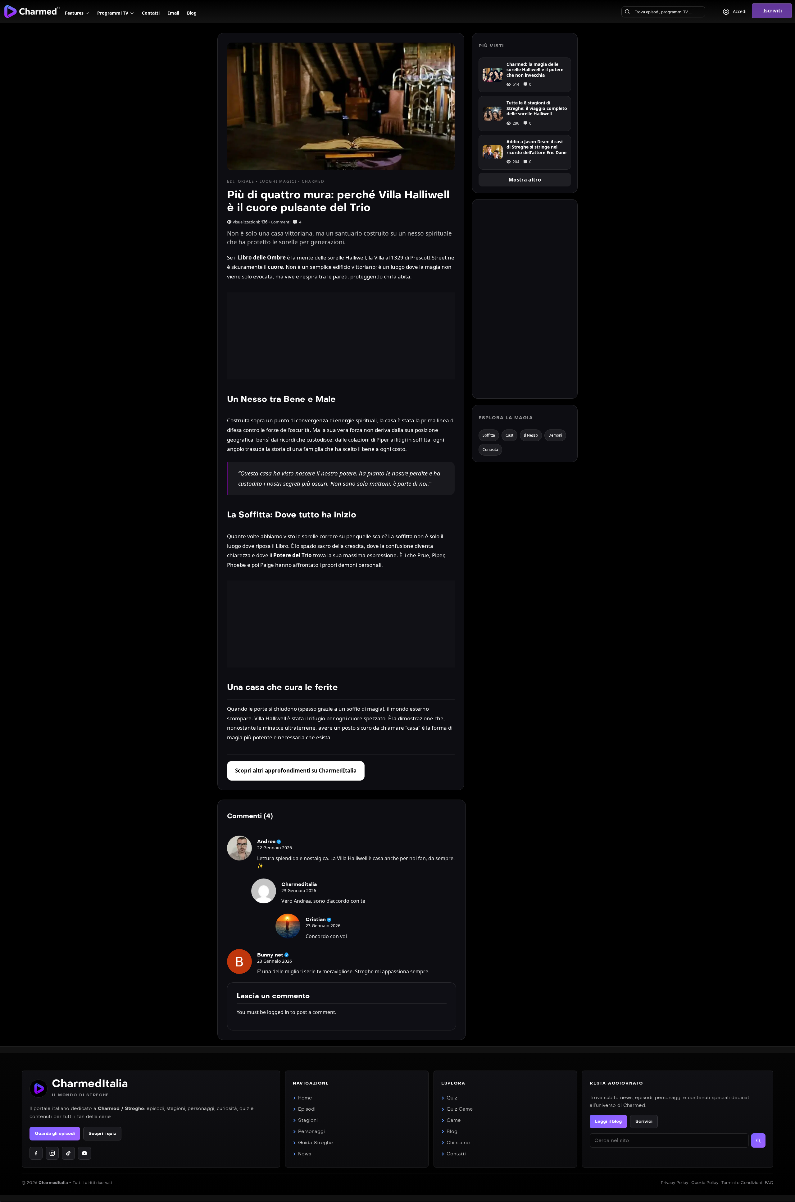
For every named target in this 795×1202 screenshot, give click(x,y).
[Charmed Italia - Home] (32, 11)
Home (305, 1098)
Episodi (307, 1109)
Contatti (456, 1154)
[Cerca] (627, 11)
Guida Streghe (315, 1142)
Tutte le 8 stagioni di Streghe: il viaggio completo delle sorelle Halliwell (537, 108)
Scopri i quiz (102, 1133)
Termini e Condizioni (741, 1182)
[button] (772, 10)
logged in (278, 1012)
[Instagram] (52, 1153)
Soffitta (489, 435)
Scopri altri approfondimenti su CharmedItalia (296, 770)
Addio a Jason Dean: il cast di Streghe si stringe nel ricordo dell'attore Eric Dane (536, 147)
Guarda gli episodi (55, 1133)
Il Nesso (531, 435)
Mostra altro (525, 179)
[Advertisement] (341, 335)
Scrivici (643, 1121)
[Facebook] (36, 1153)
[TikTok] (68, 1153)
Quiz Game (460, 1109)
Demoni (555, 435)
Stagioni (308, 1120)
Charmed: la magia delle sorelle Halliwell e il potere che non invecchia (535, 70)
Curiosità (490, 449)
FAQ (769, 1182)
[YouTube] (84, 1153)
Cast (509, 435)
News (304, 1154)
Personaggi (311, 1131)
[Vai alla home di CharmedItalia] (39, 1089)
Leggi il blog (608, 1121)
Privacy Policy (674, 1182)
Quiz (452, 1098)
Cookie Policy (704, 1182)
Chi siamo (458, 1142)
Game (454, 1120)
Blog (452, 1131)
